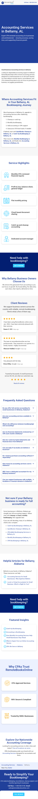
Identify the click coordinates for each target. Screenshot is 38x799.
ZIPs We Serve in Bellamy (14, 646)
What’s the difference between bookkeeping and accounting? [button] (18, 425)
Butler (10, 768)
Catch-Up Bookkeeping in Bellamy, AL (19, 526)
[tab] (19, 409)
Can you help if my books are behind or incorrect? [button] (16, 448)
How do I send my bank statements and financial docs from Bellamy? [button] (16, 440)
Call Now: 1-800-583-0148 (30, 2)
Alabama (20, 765)
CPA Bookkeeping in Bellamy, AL (17, 541)
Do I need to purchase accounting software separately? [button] (18, 456)
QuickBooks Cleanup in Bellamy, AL (18, 529)
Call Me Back (18, 794)
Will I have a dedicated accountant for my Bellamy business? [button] (17, 472)
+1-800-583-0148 (19, 786)
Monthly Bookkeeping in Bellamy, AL (19, 537)
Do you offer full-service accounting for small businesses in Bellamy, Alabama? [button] (16, 409)
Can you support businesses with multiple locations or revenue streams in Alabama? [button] (17, 480)
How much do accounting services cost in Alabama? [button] (17, 464)
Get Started (18, 265)
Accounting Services (9, 753)
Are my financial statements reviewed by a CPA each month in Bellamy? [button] (17, 432)
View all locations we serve (21, 748)
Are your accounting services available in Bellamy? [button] (17, 417)
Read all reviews (19, 383)
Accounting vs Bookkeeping (15, 632)
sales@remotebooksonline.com (19, 788)
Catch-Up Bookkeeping (13, 628)
